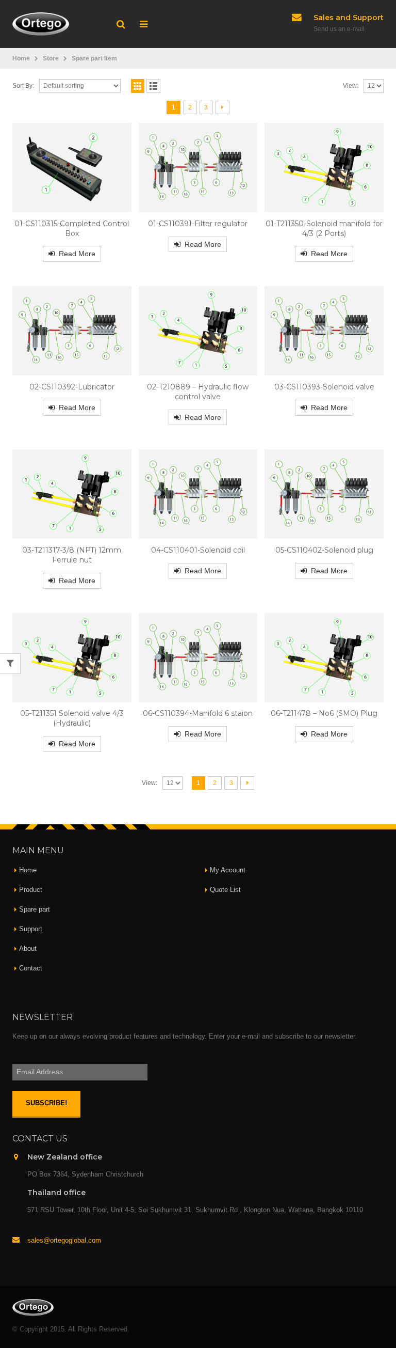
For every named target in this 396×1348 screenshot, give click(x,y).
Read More (77, 253)
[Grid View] (138, 86)
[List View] (153, 86)
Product (30, 890)
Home (28, 870)
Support (30, 929)
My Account (227, 870)
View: (350, 85)
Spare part (34, 909)
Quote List (225, 890)
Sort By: (23, 85)
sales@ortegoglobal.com (64, 1240)
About (28, 948)
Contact (30, 968)
